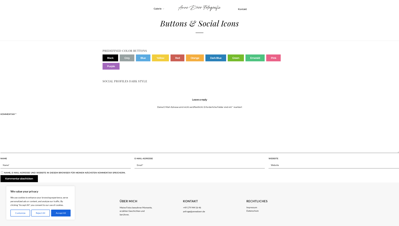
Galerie (157, 8)
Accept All (61, 213)
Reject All (40, 213)
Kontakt (242, 8)
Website (273, 158)
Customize (20, 213)
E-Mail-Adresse (144, 158)
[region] (40, 203)
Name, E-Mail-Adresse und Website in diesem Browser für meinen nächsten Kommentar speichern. (64, 172)
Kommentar (8, 114)
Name (3, 158)
